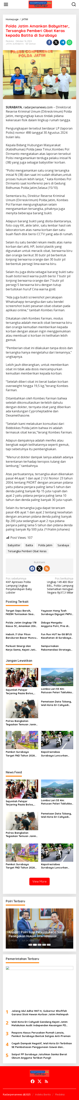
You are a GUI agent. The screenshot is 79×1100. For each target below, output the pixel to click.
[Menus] (6, 4)
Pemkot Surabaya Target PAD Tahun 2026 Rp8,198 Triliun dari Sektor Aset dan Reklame (22, 753)
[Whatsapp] (69, 42)
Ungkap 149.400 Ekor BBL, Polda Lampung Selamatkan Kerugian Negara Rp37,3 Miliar (60, 585)
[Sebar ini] (49, 42)
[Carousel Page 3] (39, 945)
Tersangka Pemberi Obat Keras (27, 551)
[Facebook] (32, 568)
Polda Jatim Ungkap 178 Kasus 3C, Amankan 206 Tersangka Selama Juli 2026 (21, 624)
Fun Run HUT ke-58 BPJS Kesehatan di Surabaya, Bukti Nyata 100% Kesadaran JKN (56, 636)
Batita (29, 545)
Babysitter (14, 545)
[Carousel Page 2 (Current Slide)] (35, 945)
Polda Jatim (45, 545)
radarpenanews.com (38, 107)
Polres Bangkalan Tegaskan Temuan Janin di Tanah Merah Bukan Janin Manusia (21, 722)
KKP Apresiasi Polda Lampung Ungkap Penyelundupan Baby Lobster (19, 585)
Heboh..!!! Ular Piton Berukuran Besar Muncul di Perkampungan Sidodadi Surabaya (21, 636)
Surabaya (63, 545)
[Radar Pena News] (40, 4)
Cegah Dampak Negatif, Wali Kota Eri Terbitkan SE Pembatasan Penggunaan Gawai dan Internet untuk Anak (42, 1045)
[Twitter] (39, 568)
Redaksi (60, 1094)
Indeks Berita (43, 1094)
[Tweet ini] (56, 42)
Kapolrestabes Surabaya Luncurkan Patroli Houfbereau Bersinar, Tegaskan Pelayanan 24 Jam (54, 753)
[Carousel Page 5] (49, 945)
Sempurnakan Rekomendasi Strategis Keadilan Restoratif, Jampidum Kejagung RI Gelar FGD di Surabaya (56, 647)
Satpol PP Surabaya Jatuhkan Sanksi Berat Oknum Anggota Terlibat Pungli (39, 1056)
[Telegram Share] (63, 42)
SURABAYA (18, 43)
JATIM (9, 43)
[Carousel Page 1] (30, 945)
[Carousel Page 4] (44, 945)
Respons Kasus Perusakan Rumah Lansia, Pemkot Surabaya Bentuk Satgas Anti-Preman (41, 1034)
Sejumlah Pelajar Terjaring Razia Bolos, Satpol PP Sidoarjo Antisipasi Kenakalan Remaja (20, 691)
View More (39, 881)
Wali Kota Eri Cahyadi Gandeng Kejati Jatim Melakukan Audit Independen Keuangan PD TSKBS (39, 1023)
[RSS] (47, 568)
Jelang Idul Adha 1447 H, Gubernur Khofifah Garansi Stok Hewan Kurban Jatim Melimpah (40, 1012)
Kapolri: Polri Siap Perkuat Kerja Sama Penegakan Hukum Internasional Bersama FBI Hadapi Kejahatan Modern (38, 934)
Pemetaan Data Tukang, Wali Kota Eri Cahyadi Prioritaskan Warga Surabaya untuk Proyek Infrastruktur (56, 703)
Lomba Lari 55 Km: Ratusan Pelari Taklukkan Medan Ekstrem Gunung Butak (57, 690)
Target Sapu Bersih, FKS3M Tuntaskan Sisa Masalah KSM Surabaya (21, 612)
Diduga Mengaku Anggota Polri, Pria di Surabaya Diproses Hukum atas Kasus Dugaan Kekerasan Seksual (54, 624)
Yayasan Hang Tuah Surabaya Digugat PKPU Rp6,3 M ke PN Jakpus (56, 612)
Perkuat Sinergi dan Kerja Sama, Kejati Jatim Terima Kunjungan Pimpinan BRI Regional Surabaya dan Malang (21, 647)
